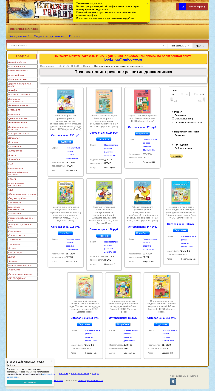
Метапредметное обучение (18, 173)
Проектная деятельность (16, 208)
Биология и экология (19, 94)
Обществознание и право (22, 194)
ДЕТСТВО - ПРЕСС (69, 66)
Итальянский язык (18, 70)
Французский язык (18, 79)
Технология (14, 244)
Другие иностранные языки (19, 84)
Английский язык (17, 62)
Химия (11, 257)
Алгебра (12, 90)
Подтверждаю (29, 382)
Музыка (12, 179)
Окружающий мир (17, 198)
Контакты (74, 36)
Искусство (14, 138)
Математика (15, 168)
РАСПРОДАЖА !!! (17, 278)
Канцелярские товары (20, 274)
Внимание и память (19, 105)
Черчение (13, 261)
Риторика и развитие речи (20, 225)
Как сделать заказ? (19, 36)
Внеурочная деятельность (16, 100)
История (13, 142)
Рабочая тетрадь (183, 148)
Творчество (14, 239)
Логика (12, 155)
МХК (10, 163)
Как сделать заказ (80, 373)
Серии (86, 66)
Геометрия (14, 114)
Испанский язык (16, 66)
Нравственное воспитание (16, 184)
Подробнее (65, 141)
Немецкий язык (16, 75)
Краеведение (15, 146)
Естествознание (17, 122)
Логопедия (14, 159)
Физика (12, 248)
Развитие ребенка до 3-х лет (21, 219)
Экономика (14, 269)
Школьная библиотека (20, 265)
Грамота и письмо (18, 118)
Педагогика (14, 202)
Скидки (95, 373)
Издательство (47, 66)
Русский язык (15, 231)
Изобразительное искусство (18, 128)
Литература (15, 150)
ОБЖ (11, 190)
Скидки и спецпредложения (49, 36)
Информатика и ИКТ (19, 133)
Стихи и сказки (16, 235)
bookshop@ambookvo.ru (123, 59)
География (14, 109)
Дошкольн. (180, 135)
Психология (14, 213)
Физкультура (15, 252)
